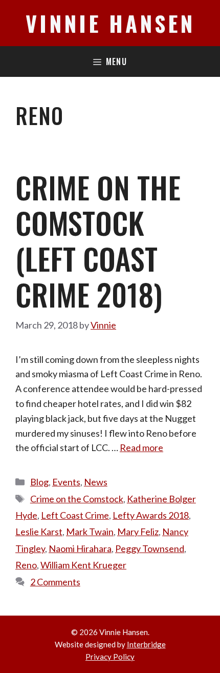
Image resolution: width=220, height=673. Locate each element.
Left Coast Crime (75, 515)
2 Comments (55, 581)
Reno (26, 564)
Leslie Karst (38, 531)
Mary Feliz (138, 531)
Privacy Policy (110, 656)
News (95, 481)
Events (66, 481)
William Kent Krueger (83, 564)
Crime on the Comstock (76, 498)
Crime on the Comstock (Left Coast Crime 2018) (98, 240)
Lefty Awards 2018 (151, 515)
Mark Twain (90, 531)
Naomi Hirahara (80, 548)
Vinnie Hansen (110, 23)
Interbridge (146, 644)
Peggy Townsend (149, 548)
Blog (39, 481)
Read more (141, 447)
